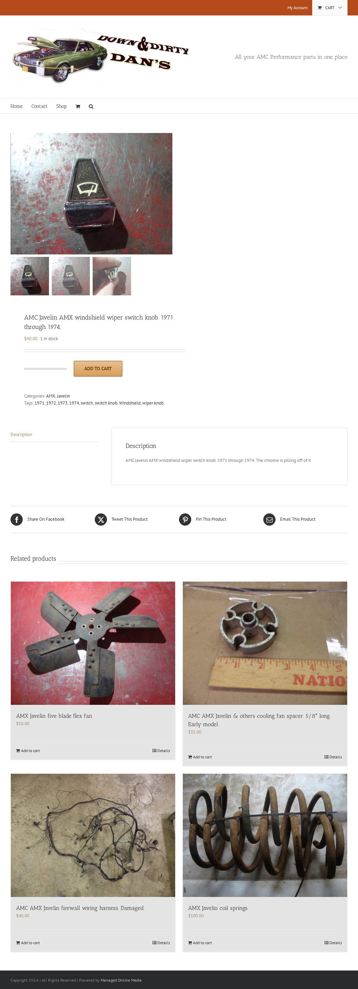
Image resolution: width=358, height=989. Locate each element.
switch (87, 403)
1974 (74, 403)
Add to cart (98, 368)
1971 (39, 403)
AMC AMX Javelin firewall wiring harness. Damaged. (80, 908)
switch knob (106, 403)
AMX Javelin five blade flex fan (54, 716)
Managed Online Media (121, 980)
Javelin (63, 396)
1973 (62, 403)
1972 (51, 403)
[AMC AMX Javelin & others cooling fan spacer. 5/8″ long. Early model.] (265, 643)
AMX (50, 396)
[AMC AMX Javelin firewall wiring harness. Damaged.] (93, 835)
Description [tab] (21, 434)
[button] (91, 105)
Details (163, 750)
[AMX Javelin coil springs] (265, 835)
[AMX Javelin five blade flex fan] (93, 643)
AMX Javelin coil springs (218, 908)
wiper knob (153, 403)
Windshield (130, 403)
